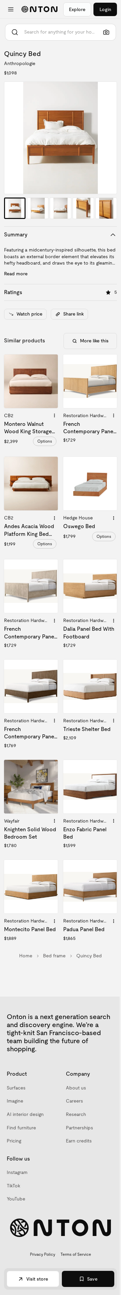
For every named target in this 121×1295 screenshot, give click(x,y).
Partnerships (79, 1127)
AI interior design (25, 1114)
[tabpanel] (60, 137)
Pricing (14, 1140)
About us (76, 1087)
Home (25, 955)
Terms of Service (76, 1254)
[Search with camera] (106, 32)
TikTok (13, 1185)
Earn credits (79, 1140)
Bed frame (54, 955)
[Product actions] (54, 415)
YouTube (16, 1198)
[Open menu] (10, 9)
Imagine (15, 1101)
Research (76, 1114)
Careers (74, 1101)
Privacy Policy (42, 1254)
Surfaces (16, 1087)
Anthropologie (19, 63)
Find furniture (21, 1127)
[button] (60, 137)
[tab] (15, 208)
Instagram (17, 1172)
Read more (16, 273)
